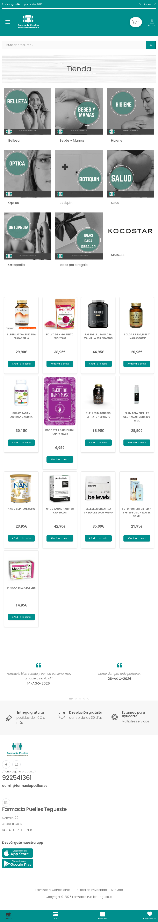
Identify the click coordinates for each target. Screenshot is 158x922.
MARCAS (117, 254)
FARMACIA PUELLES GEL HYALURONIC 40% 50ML (136, 417)
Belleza (14, 140)
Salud (115, 202)
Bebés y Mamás (72, 140)
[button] (136, 22)
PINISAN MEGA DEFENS (21, 587)
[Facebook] (6, 764)
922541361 (16, 777)
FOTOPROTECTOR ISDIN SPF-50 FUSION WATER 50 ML (136, 513)
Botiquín (65, 202)
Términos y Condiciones (53, 890)
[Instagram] (16, 764)
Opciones (144, 4)
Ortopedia (16, 264)
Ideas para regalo (73, 264)
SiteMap (117, 890)
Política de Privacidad (91, 890)
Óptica (13, 202)
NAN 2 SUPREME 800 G (21, 509)
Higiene (116, 140)
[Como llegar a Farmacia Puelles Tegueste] (6, 802)
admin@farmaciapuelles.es (24, 785)
